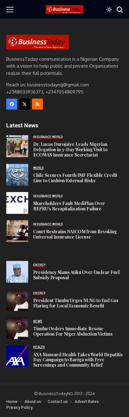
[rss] (37, 104)
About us (32, 401)
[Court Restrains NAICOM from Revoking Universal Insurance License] (17, 231)
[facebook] (11, 104)
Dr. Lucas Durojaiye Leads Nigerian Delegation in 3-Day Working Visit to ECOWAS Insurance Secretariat (70, 149)
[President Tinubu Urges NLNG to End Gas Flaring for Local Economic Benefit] (17, 300)
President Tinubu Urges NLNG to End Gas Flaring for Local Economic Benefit (75, 303)
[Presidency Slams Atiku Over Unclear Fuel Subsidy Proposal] (17, 272)
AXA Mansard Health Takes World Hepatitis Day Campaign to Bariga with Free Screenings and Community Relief (78, 360)
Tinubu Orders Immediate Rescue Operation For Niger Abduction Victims (73, 331)
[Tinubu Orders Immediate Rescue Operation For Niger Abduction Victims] (17, 328)
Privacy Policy (19, 407)
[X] (24, 104)
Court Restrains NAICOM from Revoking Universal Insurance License (75, 234)
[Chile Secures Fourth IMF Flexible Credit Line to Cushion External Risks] (17, 175)
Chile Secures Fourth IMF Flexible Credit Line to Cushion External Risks (75, 177)
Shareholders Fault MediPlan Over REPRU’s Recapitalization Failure (69, 206)
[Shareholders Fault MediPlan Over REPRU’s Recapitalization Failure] (17, 203)
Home (12, 401)
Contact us (58, 401)
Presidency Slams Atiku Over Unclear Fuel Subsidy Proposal (76, 275)
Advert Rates (87, 401)
